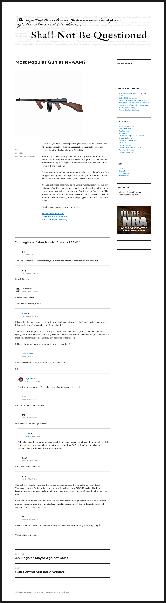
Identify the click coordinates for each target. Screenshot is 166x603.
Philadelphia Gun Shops (127, 108)
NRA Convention (29, 156)
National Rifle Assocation (128, 98)
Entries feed (123, 171)
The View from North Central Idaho (131, 148)
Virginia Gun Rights (126, 152)
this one (95, 178)
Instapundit (123, 133)
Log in (121, 169)
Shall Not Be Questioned (23, 592)
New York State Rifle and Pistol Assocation (134, 100)
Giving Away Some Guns (53, 213)
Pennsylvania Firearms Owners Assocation (134, 103)
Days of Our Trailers (126, 129)
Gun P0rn (18, 156)
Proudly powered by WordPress (57, 592)
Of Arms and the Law (126, 138)
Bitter (17, 150)
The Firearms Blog (125, 145)
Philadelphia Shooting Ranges (129, 110)
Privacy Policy (39, 592)
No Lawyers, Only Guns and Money (131, 136)
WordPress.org (124, 176)
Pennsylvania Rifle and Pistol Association (133, 105)
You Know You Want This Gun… (56, 216)
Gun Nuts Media (124, 131)
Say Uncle (122, 143)
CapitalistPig (31, 378)
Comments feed (124, 173)
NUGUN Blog (27, 354)
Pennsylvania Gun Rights (128, 140)
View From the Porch (126, 150)
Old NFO (25, 397)
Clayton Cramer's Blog (127, 126)
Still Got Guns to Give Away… (55, 220)
